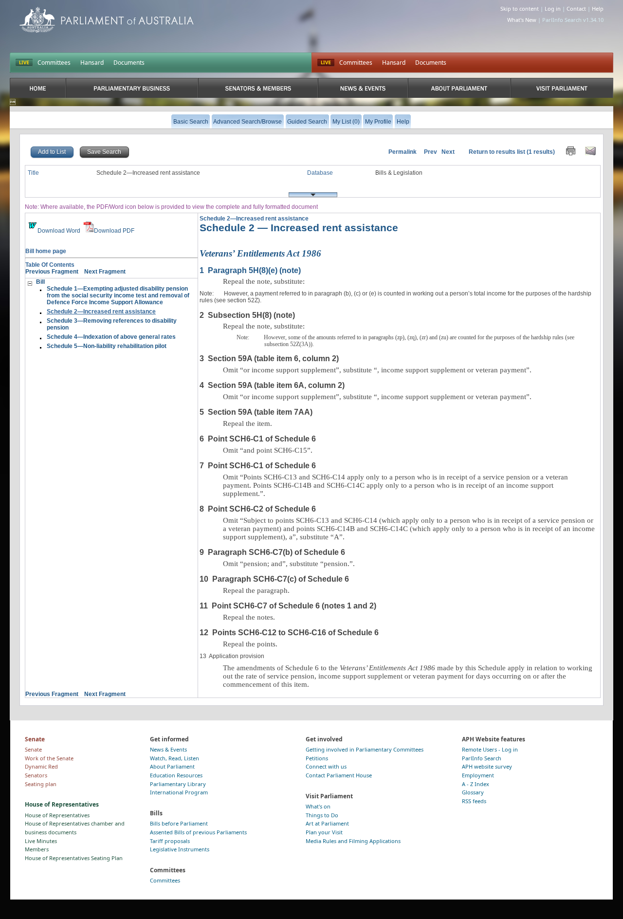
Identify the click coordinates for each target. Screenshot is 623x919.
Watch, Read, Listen (174, 758)
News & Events (168, 749)
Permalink (402, 151)
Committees (54, 62)
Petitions (317, 758)
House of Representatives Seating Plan (74, 858)
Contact (576, 8)
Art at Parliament (327, 823)
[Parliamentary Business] (132, 88)
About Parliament (172, 766)
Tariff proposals (170, 841)
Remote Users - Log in (490, 749)
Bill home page (45, 251)
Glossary (473, 792)
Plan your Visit (324, 832)
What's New (521, 19)
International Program (179, 792)
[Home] (38, 88)
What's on (318, 806)
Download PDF (114, 230)
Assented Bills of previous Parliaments (198, 832)
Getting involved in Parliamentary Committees (364, 749)
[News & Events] (363, 88)
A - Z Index (475, 784)
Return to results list (497, 151)
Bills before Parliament (179, 823)
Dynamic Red (41, 766)
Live (325, 63)
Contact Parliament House (339, 775)
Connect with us (326, 766)
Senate (33, 749)
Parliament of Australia (106, 20)
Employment (478, 775)
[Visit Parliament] (562, 88)
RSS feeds (474, 801)
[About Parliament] (459, 88)
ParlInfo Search (481, 758)
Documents (129, 62)
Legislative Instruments (179, 849)
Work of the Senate (49, 758)
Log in (553, 8)
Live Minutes (41, 841)
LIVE (24, 63)
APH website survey (487, 766)
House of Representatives (57, 815)
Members (37, 849)
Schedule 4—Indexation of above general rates (111, 336)
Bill (40, 281)
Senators (36, 775)
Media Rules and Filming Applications (353, 841)
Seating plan (40, 784)
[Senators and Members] (257, 88)
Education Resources (176, 775)
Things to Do (322, 815)
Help (598, 8)
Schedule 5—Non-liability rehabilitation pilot (106, 346)
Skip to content (519, 8)
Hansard (92, 62)
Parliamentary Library (178, 784)
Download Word (58, 230)
